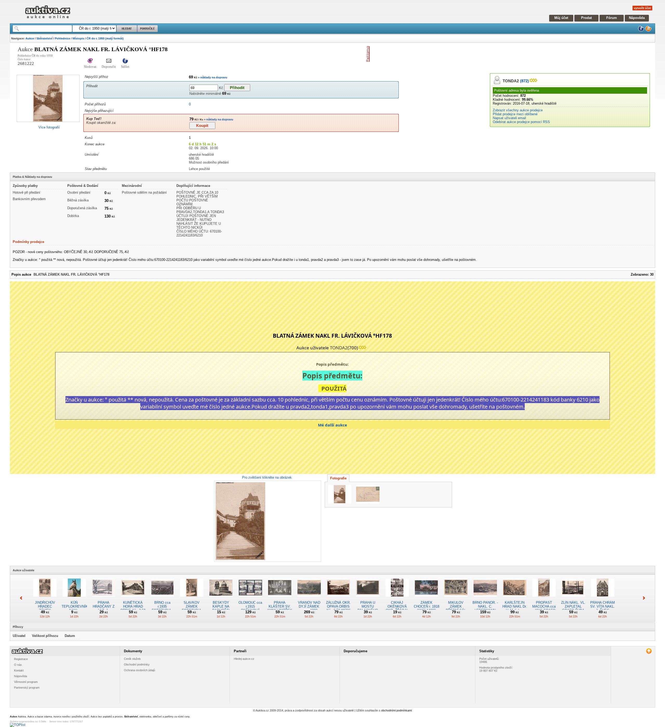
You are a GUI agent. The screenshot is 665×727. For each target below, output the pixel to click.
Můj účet (561, 18)
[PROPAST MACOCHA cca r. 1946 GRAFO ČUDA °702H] (544, 599)
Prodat (586, 18)
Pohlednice (62, 38)
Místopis (78, 38)
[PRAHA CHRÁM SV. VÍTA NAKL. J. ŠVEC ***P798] (602, 599)
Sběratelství (44, 38)
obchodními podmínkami (396, 710)
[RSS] (648, 30)
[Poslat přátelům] (109, 61)
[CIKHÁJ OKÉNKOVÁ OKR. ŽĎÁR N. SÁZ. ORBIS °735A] (397, 599)
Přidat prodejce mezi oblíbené (515, 114)
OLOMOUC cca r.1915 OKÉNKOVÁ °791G (250, 608)
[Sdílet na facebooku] (125, 61)
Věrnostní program (26, 681)
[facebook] (641, 30)
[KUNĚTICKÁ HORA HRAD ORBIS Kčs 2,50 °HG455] (133, 599)
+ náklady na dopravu (212, 77)
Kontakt (19, 670)
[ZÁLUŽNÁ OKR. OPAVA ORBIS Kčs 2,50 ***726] (338, 599)
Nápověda (637, 18)
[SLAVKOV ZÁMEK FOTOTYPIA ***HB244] (191, 599)
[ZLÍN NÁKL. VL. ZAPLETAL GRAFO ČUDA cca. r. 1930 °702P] (573, 599)
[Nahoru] (648, 651)
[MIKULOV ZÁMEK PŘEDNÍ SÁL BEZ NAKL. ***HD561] (456, 599)
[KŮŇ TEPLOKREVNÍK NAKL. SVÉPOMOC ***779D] (74, 599)
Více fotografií (49, 127)
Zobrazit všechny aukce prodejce (518, 110)
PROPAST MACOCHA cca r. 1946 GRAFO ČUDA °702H (544, 608)
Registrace (21, 659)
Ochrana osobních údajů (139, 670)
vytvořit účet (642, 8)
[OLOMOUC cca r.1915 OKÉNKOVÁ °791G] (250, 599)
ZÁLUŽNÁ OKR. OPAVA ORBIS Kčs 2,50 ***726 (338, 606)
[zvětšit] (267, 521)
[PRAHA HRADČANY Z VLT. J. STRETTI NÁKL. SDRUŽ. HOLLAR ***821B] (103, 599)
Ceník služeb (132, 658)
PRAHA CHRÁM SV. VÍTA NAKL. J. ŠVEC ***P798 (602, 608)
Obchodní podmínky (137, 664)
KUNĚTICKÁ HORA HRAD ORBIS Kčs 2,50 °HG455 (132, 608)
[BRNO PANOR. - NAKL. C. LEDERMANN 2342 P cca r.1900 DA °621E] (485, 599)
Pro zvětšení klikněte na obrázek (267, 477)
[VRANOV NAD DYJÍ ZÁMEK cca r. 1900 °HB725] (309, 599)
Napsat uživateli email (509, 118)
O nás (18, 664)
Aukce (29, 38)
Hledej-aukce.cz (244, 658)
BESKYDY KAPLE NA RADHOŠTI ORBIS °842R (221, 608)
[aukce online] (47, 20)
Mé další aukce (332, 424)
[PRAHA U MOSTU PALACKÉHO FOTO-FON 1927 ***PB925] (368, 599)
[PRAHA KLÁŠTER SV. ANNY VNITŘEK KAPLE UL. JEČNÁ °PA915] (279, 599)
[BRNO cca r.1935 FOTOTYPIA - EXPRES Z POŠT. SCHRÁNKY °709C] (162, 599)
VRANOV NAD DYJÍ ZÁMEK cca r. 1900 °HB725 (309, 608)
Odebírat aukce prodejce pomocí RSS (521, 122)
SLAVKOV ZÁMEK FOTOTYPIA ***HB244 (191, 608)
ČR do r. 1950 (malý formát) (105, 38)
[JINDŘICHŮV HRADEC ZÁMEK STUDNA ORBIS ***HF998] (45, 599)
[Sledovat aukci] (90, 61)
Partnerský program (26, 687)
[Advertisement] (432, 54)
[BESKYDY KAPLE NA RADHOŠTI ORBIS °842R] (221, 599)
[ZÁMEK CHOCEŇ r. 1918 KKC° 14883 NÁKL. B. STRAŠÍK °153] (426, 599)
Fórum (611, 18)
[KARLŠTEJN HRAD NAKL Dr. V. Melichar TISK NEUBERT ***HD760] (514, 599)
